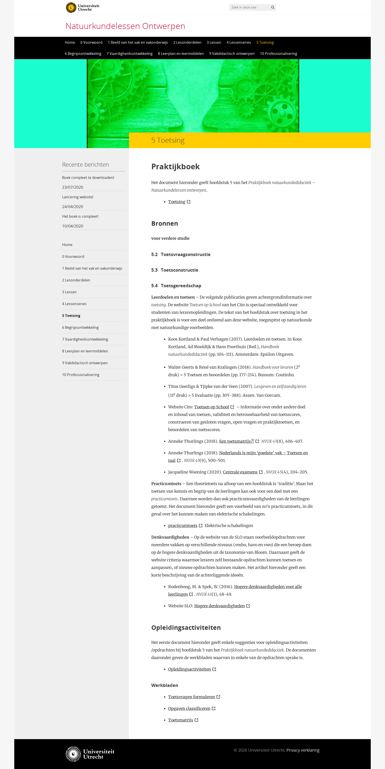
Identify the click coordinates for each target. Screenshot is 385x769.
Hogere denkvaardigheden (219, 605)
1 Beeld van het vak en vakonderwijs (138, 42)
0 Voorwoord (91, 42)
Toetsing (176, 201)
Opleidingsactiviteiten (189, 669)
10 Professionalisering (278, 53)
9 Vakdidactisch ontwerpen (232, 53)
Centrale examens (240, 472)
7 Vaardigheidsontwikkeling (130, 53)
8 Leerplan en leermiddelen (181, 53)
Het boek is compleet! (80, 216)
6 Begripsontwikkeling (83, 53)
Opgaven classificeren (189, 708)
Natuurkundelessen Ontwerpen (125, 25)
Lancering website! (77, 196)
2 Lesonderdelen (187, 42)
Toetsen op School (211, 406)
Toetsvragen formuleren (191, 696)
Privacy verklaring (303, 750)
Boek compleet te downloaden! (88, 177)
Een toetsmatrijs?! (236, 441)
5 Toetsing (265, 42)
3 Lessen (214, 42)
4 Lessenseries (239, 42)
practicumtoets (182, 525)
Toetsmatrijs (180, 720)
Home (70, 42)
